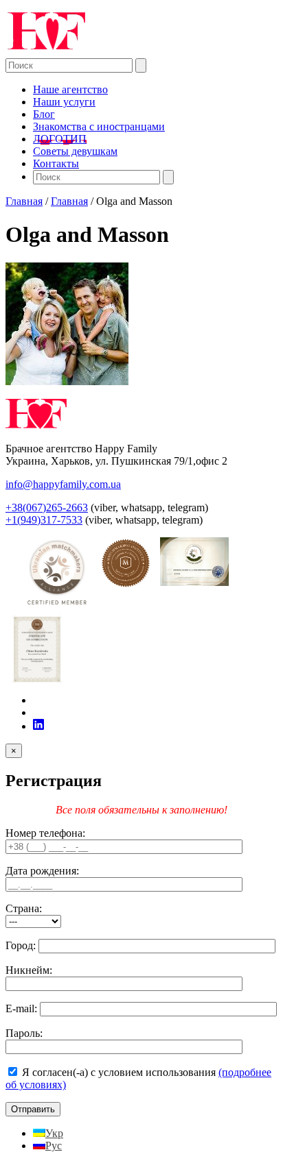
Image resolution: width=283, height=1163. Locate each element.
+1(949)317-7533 (43, 520)
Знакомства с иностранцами (99, 126)
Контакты (56, 163)
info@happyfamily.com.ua (63, 484)
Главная (24, 201)
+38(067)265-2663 (46, 507)
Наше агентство (70, 89)
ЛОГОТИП (60, 139)
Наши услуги (64, 102)
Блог (44, 114)
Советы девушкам (75, 151)
